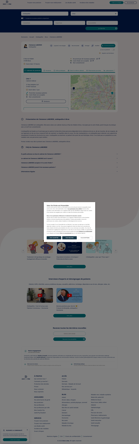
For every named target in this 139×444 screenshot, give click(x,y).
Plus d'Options (85, 237)
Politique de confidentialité (85, 231)
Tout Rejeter (69, 237)
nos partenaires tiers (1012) (75, 208)
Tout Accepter (54, 237)
